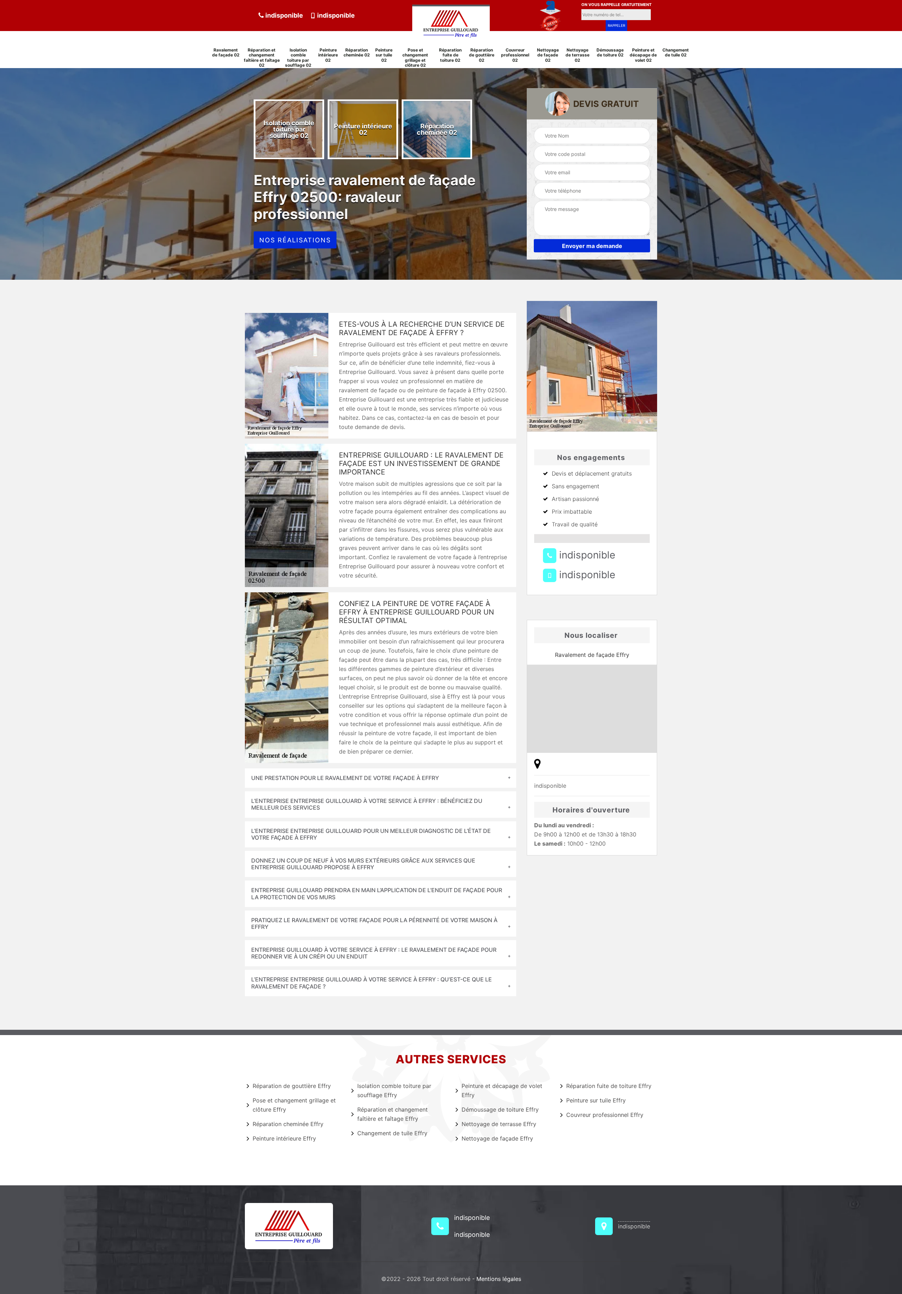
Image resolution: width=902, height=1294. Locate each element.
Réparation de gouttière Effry (292, 1085)
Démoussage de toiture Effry (500, 1109)
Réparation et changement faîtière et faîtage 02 (262, 58)
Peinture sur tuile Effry (596, 1100)
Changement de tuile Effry (392, 1133)
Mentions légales (498, 1278)
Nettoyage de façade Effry (497, 1138)
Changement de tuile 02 (675, 53)
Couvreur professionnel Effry (604, 1114)
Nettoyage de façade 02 (548, 55)
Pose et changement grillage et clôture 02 (415, 58)
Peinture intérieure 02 (328, 55)
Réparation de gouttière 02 (481, 55)
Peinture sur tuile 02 (384, 55)
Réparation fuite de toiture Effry (608, 1085)
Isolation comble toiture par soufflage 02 (298, 58)
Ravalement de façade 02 (226, 53)
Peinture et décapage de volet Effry (502, 1090)
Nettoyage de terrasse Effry (499, 1123)
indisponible (283, 15)
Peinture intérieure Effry (284, 1138)
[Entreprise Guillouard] (451, 22)
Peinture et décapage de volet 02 (643, 55)
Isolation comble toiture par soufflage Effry (394, 1090)
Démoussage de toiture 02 (610, 53)
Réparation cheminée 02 (357, 53)
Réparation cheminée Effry (288, 1123)
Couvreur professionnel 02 (515, 55)
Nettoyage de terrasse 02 (577, 55)
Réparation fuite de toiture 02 (450, 55)
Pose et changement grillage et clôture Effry (294, 1105)
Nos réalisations (295, 240)
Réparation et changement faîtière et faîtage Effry (392, 1114)
